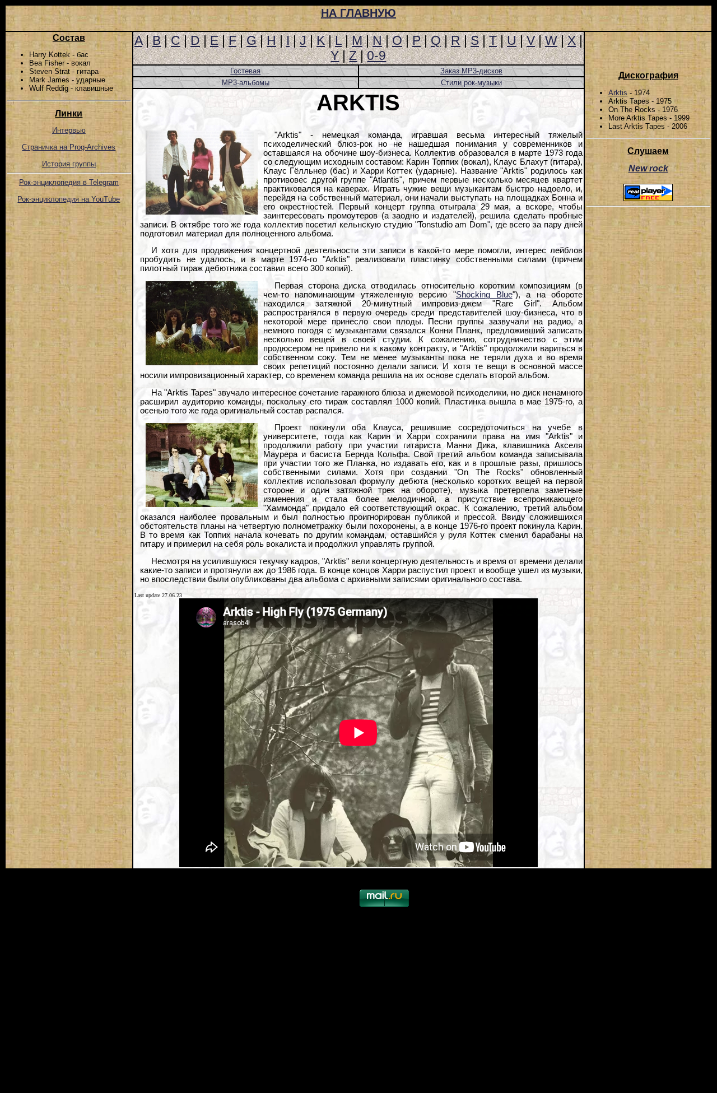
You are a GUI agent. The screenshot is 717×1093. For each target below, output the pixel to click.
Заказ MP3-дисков (471, 71)
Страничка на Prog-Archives (68, 147)
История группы (69, 164)
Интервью (69, 130)
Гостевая (245, 71)
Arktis (617, 93)
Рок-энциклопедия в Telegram (69, 182)
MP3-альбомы (245, 82)
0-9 (376, 55)
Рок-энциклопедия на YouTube (68, 199)
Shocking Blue (484, 294)
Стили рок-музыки (471, 82)
